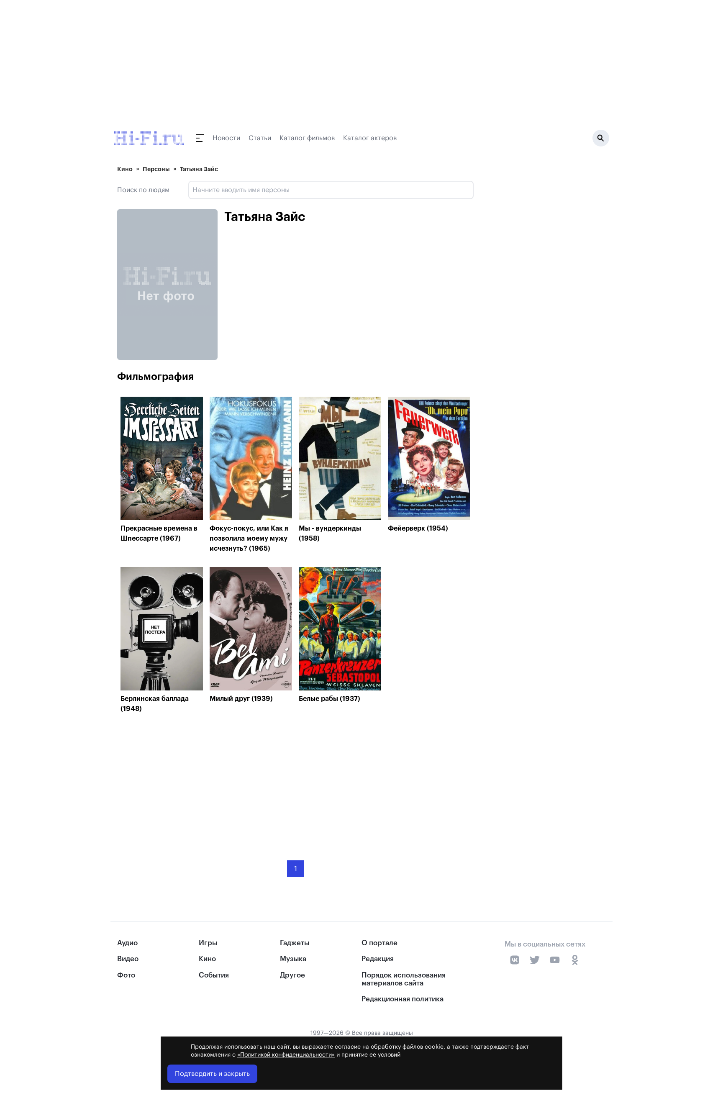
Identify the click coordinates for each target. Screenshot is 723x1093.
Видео (127, 958)
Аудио (127, 943)
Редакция (378, 958)
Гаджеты (294, 943)
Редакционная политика (403, 999)
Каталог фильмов (307, 138)
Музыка (293, 958)
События (214, 975)
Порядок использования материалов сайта (404, 979)
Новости (226, 138)
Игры (208, 943)
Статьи (260, 138)
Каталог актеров (370, 138)
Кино (125, 169)
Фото (126, 975)
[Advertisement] (295, 780)
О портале (379, 943)
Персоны (156, 169)
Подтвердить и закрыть (212, 1073)
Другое (292, 975)
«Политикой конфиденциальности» (286, 1055)
